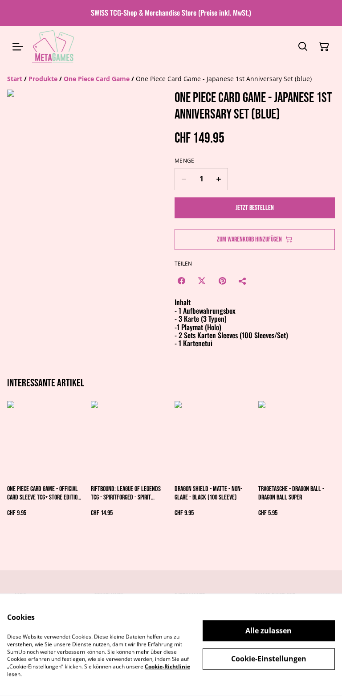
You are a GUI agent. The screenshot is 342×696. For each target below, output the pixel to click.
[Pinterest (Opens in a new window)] (222, 280)
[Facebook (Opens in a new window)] (181, 280)
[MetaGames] (53, 46)
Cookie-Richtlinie (167, 666)
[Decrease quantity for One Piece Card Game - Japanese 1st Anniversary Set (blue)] (184, 179)
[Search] (303, 47)
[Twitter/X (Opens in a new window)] (201, 280)
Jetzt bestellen (255, 208)
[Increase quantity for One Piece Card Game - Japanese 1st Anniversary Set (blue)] (219, 179)
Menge (185, 161)
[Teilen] (242, 280)
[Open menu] (17, 47)
